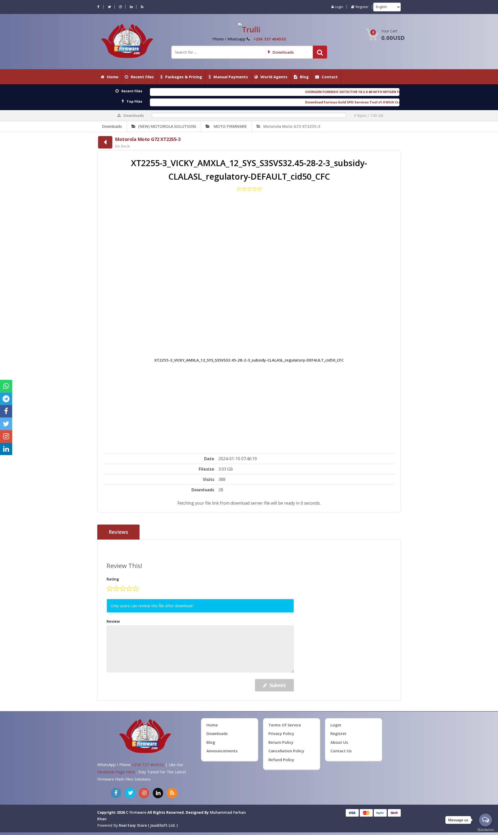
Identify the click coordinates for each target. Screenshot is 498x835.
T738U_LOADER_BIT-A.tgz (382, 91)
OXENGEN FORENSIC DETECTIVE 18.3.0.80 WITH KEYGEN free (278, 91)
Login (339, 7)
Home (112, 76)
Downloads (112, 126)
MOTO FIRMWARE (229, 126)
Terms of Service (284, 803)
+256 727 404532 (269, 38)
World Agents (273, 76)
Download (252, 506)
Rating (113, 657)
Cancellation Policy (286, 829)
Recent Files (142, 76)
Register (362, 7)
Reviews (118, 610)
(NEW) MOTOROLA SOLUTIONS (167, 126)
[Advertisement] (249, 266)
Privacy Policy (281, 812)
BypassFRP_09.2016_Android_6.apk (396, 102)
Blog (304, 76)
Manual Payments (230, 76)
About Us (339, 820)
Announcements (222, 829)
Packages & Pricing (183, 76)
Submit (277, 764)
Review (113, 699)
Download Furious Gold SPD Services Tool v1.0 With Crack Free (282, 102)
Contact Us (341, 829)
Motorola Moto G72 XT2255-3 (291, 126)
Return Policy (280, 820)
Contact (330, 76)
